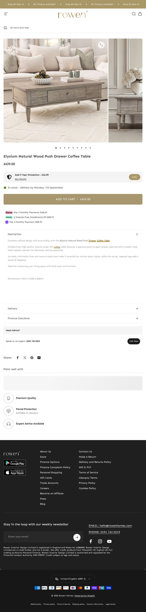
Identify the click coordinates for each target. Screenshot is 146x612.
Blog (42, 503)
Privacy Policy (87, 482)
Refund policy (36, 604)
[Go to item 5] (73, 148)
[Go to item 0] (56, 148)
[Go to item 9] (90, 148)
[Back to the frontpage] (5, 27)
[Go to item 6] (77, 148)
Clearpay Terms (88, 477)
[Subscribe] (76, 537)
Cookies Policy (87, 488)
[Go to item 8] (86, 148)
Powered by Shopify (85, 595)
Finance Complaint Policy (55, 467)
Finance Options (49, 462)
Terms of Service (88, 472)
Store (43, 456)
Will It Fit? (85, 467)
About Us (45, 451)
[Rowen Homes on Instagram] (100, 541)
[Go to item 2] (60, 148)
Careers (44, 488)
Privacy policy (49, 604)
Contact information (95, 604)
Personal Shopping (51, 472)
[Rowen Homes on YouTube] (109, 541)
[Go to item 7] (81, 148)
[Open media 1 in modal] (101, 44)
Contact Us (85, 451)
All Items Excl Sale (19, 27)
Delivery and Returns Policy (95, 462)
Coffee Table (103, 240)
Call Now (133, 341)
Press (43, 498)
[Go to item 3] (64, 148)
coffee (57, 247)
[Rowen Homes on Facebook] (91, 541)
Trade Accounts (49, 482)
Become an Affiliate (52, 493)
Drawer (92, 240)
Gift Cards (46, 477)
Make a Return (87, 456)
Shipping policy (78, 604)
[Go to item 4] (69, 148)
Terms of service (63, 604)
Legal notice (110, 604)
